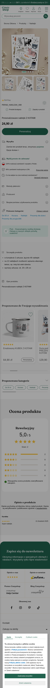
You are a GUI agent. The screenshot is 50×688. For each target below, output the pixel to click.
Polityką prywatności (19, 650)
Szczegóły (18, 637)
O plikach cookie (31, 637)
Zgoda (9, 637)
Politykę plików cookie (17, 663)
